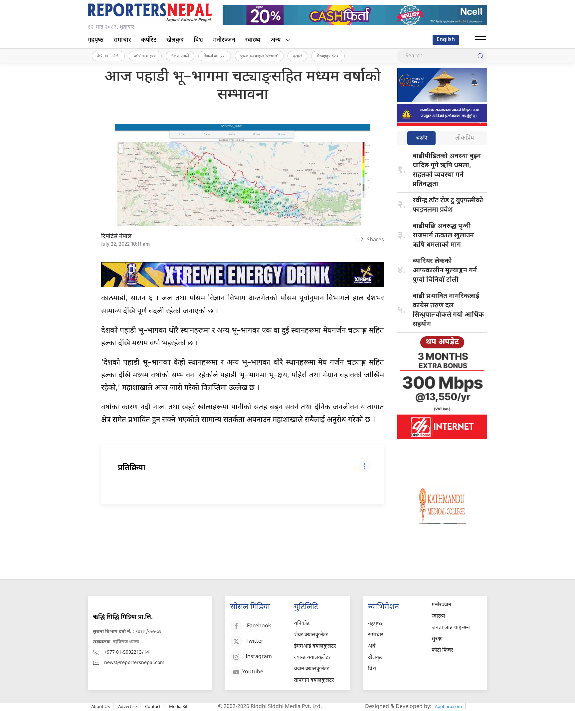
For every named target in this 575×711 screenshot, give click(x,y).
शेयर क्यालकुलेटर (311, 635)
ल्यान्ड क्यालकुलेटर (312, 657)
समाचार (122, 40)
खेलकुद (175, 40)
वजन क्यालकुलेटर (311, 669)
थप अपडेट (442, 342)
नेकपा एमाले (180, 55)
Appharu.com (448, 706)
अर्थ (371, 646)
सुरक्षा (437, 639)
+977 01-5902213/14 (126, 652)
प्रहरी (297, 55)
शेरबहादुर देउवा (327, 55)
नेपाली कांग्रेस (215, 55)
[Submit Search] (480, 56)
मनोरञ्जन (224, 40)
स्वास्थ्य (253, 40)
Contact (153, 706)
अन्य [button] (276, 40)
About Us (100, 706)
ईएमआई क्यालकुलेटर (315, 646)
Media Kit (178, 706)
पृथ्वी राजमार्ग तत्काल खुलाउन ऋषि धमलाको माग (443, 235)
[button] (480, 40)
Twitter (255, 641)
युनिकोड (302, 623)
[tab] (421, 139)
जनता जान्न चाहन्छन (451, 627)
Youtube (252, 672)
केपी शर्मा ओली (108, 55)
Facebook (259, 626)
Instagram (259, 656)
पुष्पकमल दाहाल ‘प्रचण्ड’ (259, 55)
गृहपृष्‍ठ (95, 40)
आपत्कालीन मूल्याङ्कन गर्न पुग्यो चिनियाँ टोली (445, 270)
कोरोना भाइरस (145, 55)
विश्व (198, 40)
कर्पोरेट (148, 40)
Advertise (127, 706)
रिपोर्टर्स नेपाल (116, 236)
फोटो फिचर (442, 650)
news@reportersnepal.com (134, 663)
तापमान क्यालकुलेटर (314, 680)
